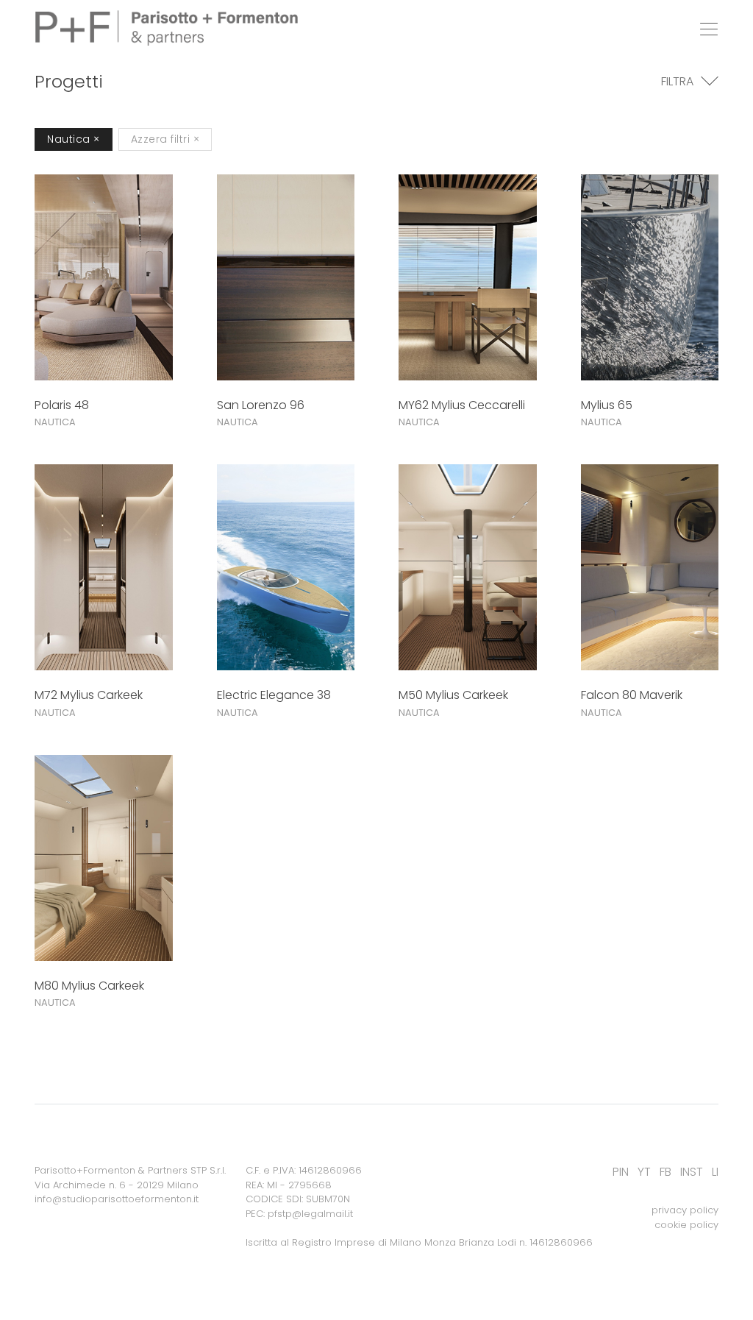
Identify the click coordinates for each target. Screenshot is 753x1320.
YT (644, 1171)
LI (715, 1171)
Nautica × (73, 139)
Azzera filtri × (165, 139)
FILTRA (677, 81)
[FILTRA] (709, 82)
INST (691, 1171)
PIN (621, 1171)
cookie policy (686, 1225)
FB (665, 1171)
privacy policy (685, 1210)
